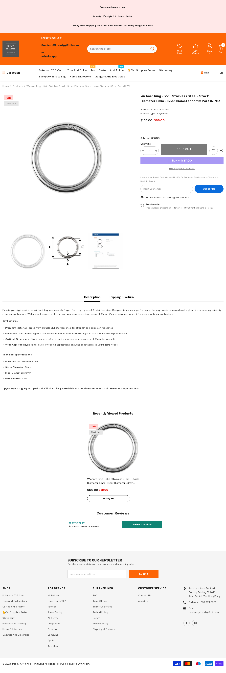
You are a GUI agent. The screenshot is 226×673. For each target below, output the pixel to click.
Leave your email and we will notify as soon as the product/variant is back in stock (179, 179)
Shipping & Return (121, 297)
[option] (66, 157)
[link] (196, 48)
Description (92, 297)
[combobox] (117, 49)
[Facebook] (186, 623)
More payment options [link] (182, 168)
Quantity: (145, 143)
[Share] (221, 151)
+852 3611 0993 (208, 602)
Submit (143, 574)
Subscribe (209, 188)
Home (5, 86)
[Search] (122, 49)
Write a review (142, 524)
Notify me (108, 498)
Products (18, 86)
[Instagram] (195, 623)
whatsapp (49, 56)
